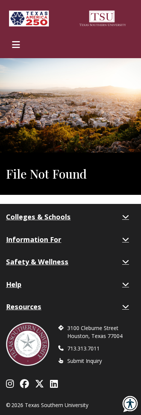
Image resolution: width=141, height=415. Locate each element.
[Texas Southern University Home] (102, 18)
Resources (23, 306)
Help (13, 284)
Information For (33, 239)
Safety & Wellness (37, 261)
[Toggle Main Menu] (16, 44)
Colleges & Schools (38, 216)
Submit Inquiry (84, 360)
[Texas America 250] (29, 18)
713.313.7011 (83, 348)
